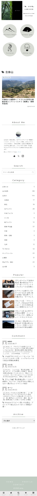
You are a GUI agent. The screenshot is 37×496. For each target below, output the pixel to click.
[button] (33, 172)
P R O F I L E (27, 482)
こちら (19, 152)
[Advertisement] (18, 447)
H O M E (9, 482)
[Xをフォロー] (19, 156)
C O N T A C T (18, 485)
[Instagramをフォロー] (23, 156)
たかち (18, 137)
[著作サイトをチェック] (14, 156)
